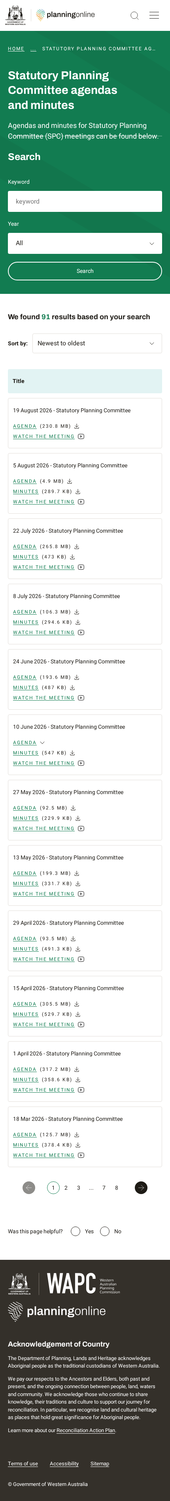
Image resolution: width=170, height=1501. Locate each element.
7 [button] (104, 1188)
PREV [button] (27, 1187)
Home (16, 48)
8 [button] (116, 1188)
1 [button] (53, 1188)
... (33, 48)
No (117, 1231)
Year (13, 224)
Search (85, 271)
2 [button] (66, 1188)
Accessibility (64, 1463)
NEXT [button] (143, 1187)
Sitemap (100, 1463)
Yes (89, 1231)
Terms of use (23, 1463)
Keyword (19, 182)
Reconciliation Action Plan (86, 1430)
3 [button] (78, 1188)
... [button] (91, 1188)
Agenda (25, 742)
